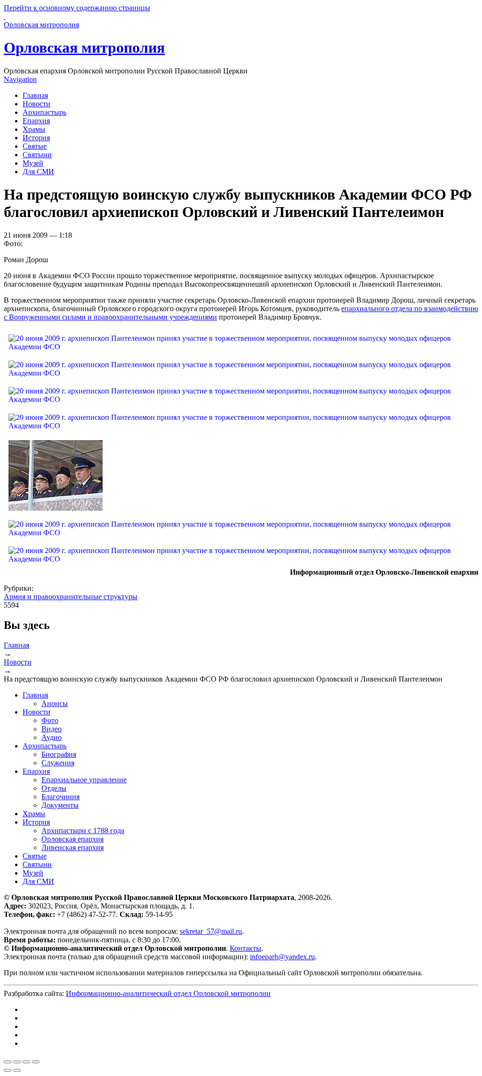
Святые (35, 146)
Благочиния (60, 797)
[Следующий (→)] (17, 1070)
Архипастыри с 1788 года (82, 831)
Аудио (51, 737)
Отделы (53, 788)
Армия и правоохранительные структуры (70, 597)
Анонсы (54, 703)
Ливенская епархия (72, 847)
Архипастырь (44, 112)
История (36, 138)
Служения (57, 763)
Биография (58, 754)
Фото (49, 720)
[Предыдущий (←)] (7, 1070)
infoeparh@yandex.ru (282, 957)
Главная (35, 95)
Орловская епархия (72, 839)
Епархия (36, 121)
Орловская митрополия (84, 47)
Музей (33, 163)
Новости (36, 104)
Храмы (34, 129)
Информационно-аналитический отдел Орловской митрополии (168, 993)
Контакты (245, 948)
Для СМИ (38, 172)
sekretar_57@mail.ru (211, 931)
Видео (51, 729)
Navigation (20, 79)
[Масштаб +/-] (36, 1061)
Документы (60, 805)
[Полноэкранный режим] (26, 1061)
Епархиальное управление (84, 780)
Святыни (37, 155)
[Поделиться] (17, 1061)
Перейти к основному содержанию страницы (77, 8)
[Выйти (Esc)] (7, 1061)
